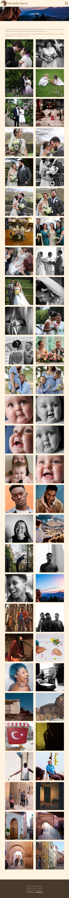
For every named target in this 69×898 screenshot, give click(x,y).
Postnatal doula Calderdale (34, 888)
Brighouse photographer (34, 886)
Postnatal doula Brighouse (34, 890)
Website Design (30, 892)
